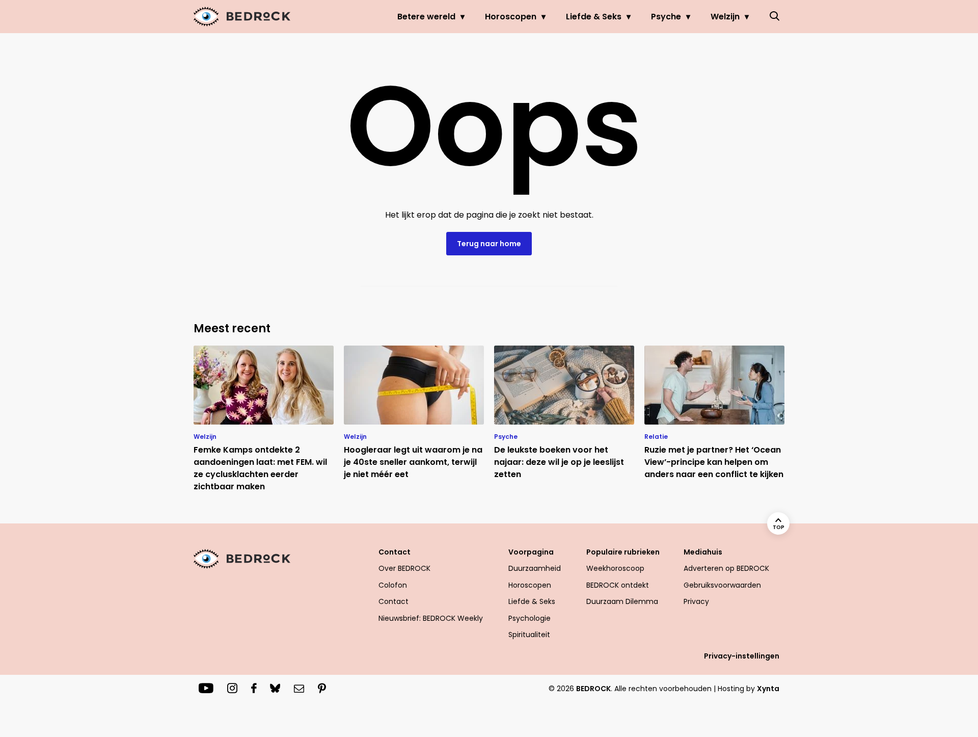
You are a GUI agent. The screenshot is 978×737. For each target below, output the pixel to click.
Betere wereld (426, 16)
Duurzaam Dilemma (622, 601)
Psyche (666, 16)
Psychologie (529, 618)
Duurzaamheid (534, 568)
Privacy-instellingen (741, 656)
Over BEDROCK (404, 568)
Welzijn (725, 16)
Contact (393, 601)
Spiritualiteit (529, 634)
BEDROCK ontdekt (617, 585)
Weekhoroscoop (615, 568)
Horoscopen (510, 16)
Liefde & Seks (593, 16)
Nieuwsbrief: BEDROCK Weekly (430, 618)
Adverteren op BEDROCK (726, 568)
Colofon (392, 585)
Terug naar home (489, 244)
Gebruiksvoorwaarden (722, 585)
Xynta (768, 688)
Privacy (696, 601)
